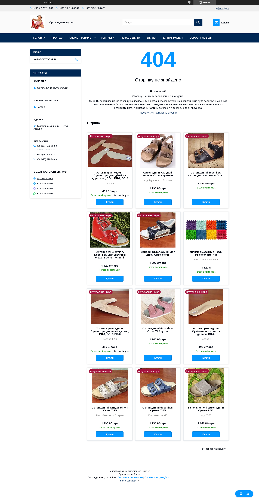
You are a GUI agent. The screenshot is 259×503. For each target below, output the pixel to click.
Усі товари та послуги (214, 448)
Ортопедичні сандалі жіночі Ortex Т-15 (109, 409)
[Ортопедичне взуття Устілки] (37, 28)
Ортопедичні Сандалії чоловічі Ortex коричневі (158, 174)
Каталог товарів (80, 37)
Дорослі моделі (200, 37)
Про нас (57, 37)
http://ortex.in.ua (45, 178)
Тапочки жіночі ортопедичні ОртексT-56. (206, 409)
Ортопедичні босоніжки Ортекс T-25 (157, 409)
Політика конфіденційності (157, 477)
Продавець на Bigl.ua (129, 474)
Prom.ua (146, 471)
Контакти (107, 37)
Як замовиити (130, 37)
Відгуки (151, 37)
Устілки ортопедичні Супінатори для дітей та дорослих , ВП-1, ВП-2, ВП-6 (110, 175)
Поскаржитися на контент (130, 477)
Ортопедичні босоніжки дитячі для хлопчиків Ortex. (206, 174)
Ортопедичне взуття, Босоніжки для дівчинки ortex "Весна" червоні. (110, 255)
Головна (39, 37)
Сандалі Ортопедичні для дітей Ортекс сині (158, 253)
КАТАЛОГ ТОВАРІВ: (45, 59)
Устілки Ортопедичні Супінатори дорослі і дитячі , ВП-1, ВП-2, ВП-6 (110, 331)
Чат (247, 493)
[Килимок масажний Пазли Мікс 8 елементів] (206, 229)
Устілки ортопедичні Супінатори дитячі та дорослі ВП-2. (206, 331)
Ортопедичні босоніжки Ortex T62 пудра (157, 330)
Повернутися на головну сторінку (158, 112)
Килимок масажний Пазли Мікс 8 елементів (206, 253)
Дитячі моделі (173, 37)
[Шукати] (198, 22)
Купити (109, 202)
